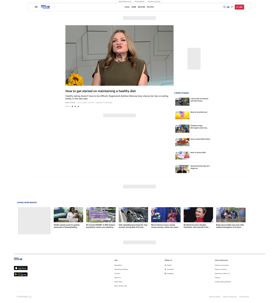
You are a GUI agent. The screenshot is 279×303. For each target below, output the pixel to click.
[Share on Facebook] (72, 106)
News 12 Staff (70, 102)
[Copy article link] (78, 106)
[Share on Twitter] (75, 106)
